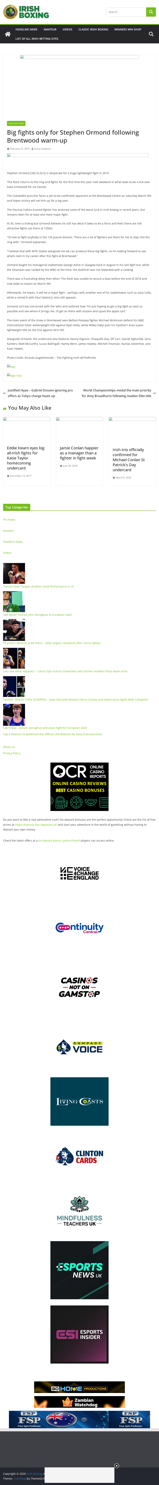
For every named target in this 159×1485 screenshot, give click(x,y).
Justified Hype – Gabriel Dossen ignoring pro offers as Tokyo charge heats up (40, 393)
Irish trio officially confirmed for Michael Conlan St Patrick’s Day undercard (129, 459)
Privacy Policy (11, 753)
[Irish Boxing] (7, 34)
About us (9, 747)
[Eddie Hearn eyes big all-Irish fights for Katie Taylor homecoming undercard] (26, 420)
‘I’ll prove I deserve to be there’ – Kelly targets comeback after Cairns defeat (51, 643)
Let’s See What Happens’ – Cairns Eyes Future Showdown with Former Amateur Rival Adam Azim (65, 671)
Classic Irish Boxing (93, 29)
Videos (67, 29)
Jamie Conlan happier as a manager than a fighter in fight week (79, 453)
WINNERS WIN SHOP (127, 29)
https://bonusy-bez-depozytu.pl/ (36, 824)
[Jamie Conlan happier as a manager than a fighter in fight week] (79, 420)
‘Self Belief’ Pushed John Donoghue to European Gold (37, 615)
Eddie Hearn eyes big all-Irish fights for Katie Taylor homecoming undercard (25, 458)
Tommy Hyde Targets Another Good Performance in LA (38, 586)
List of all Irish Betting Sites (37, 38)
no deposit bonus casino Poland (59, 840)
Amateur (50, 29)
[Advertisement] (79, 1475)
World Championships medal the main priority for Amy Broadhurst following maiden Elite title (116, 393)
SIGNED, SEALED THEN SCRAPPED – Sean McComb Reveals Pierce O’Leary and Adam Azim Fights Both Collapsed (75, 699)
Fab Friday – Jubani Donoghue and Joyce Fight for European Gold (45, 728)
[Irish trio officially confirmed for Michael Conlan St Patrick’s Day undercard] (132, 420)
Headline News (26, 29)
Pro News (9, 519)
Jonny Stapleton (42, 148)
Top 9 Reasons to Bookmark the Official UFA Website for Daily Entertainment (52, 734)
